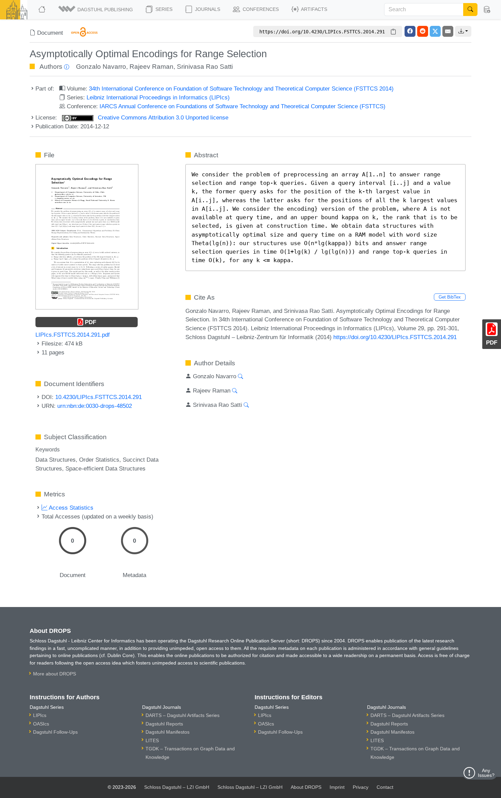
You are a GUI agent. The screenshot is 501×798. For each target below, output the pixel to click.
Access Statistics (70, 507)
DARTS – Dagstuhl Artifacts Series (182, 715)
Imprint (337, 787)
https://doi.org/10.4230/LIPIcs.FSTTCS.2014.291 (395, 337)
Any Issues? (486, 773)
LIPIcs (39, 715)
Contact (385, 787)
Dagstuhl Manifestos (167, 732)
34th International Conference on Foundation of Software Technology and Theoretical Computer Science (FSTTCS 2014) (241, 88)
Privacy (360, 787)
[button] (96, 9)
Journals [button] (207, 9)
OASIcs (41, 724)
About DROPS (306, 787)
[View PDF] (86, 236)
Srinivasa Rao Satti (205, 66)
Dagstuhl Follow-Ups (55, 732)
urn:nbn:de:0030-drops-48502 (94, 405)
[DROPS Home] (42, 9)
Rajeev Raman (151, 66)
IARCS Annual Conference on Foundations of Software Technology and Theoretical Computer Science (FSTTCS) (242, 106)
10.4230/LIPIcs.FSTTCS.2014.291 (98, 397)
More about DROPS (54, 673)
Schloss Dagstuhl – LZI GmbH (176, 787)
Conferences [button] (260, 9)
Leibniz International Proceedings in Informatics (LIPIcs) (158, 97)
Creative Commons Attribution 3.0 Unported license (162, 117)
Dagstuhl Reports (164, 724)
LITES (152, 740)
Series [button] (163, 9)
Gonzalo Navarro (101, 66)
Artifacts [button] (313, 9)
